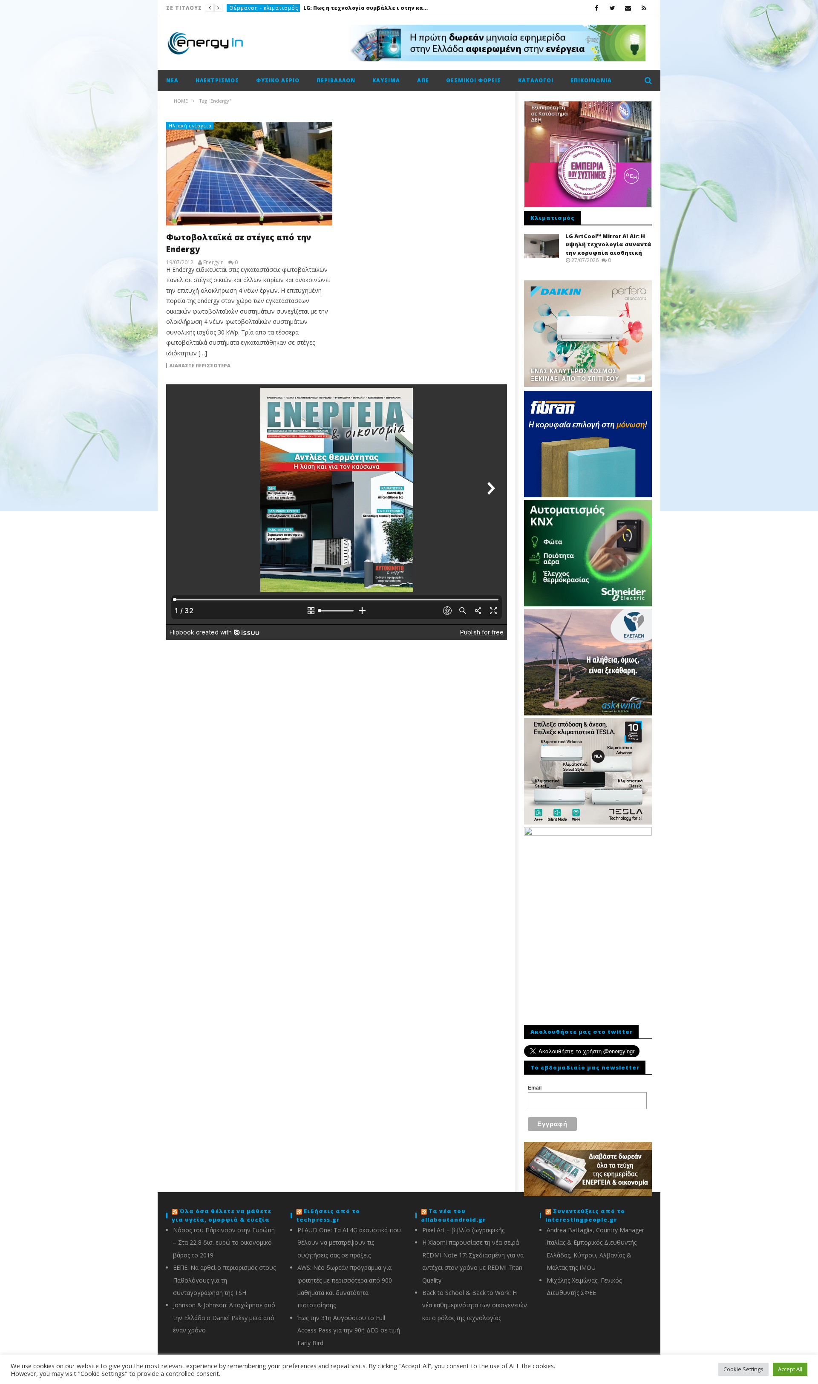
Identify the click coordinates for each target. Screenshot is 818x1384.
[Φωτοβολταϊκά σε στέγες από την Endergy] (249, 173)
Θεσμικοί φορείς (473, 80)
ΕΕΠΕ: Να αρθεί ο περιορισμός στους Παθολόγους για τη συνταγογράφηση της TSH (224, 1280)
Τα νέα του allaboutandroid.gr (453, 1215)
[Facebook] (597, 8)
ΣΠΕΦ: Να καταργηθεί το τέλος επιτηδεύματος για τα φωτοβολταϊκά (309, 8)
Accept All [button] (790, 1369)
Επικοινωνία (591, 80)
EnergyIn (213, 262)
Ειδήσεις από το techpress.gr (328, 1215)
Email (534, 1088)
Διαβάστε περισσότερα (199, 365)
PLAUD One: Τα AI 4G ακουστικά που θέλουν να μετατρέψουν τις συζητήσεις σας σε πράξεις (349, 1242)
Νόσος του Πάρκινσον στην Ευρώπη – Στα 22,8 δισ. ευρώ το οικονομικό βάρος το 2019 (224, 1242)
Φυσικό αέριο (278, 80)
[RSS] (644, 8)
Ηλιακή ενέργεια (190, 125)
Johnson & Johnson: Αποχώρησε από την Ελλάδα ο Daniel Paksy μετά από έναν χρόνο (224, 1317)
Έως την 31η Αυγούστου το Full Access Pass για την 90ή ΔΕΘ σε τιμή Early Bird (348, 1330)
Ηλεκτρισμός (217, 80)
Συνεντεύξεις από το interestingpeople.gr (585, 1215)
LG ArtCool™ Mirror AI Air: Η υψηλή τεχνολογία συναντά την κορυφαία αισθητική (608, 244)
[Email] (628, 8)
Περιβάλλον (336, 80)
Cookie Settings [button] (743, 1369)
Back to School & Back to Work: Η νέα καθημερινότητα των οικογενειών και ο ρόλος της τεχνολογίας (474, 1305)
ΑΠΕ (234, 8)
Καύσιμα (386, 80)
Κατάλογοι (535, 80)
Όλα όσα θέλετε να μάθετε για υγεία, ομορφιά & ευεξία (221, 1215)
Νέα (172, 80)
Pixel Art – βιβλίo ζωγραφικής (463, 1230)
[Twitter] (612, 8)
